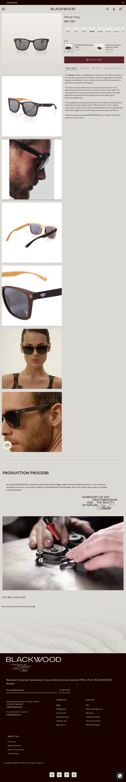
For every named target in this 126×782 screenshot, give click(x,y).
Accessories (61, 713)
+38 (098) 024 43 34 (14, 704)
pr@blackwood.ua (13, 714)
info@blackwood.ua (14, 707)
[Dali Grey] (92, 31)
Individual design (93, 717)
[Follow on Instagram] (59, 774)
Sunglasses (61, 709)
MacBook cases (62, 717)
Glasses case (61, 721)
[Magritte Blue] (67, 31)
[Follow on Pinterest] (66, 774)
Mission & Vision (14, 746)
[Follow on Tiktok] (74, 774)
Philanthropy (13, 753)
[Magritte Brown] (75, 31)
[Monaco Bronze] (116, 31)
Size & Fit (96, 68)
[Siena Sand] (108, 31)
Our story (12, 742)
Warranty (90, 713)
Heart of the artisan (16, 750)
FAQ (87, 705)
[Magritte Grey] (84, 31)
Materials (84, 68)
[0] (120, 9)
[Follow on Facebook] (51, 774)
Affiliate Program (93, 725)
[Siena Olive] (100, 31)
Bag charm (60, 725)
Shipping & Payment (113, 68)
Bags (58, 705)
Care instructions (93, 721)
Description (71, 68)
